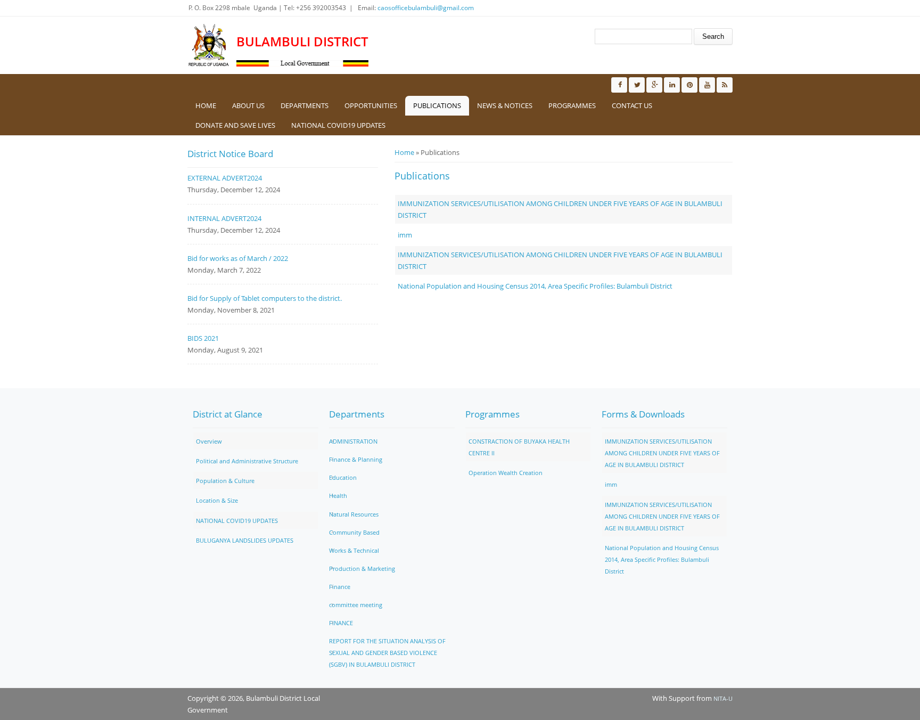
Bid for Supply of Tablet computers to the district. (264, 298)
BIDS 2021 (203, 338)
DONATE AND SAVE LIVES (235, 125)
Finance (339, 587)
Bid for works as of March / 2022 (237, 258)
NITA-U (723, 698)
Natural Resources (354, 514)
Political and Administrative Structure (247, 461)
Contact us (632, 105)
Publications (437, 105)
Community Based (354, 532)
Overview (209, 441)
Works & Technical (354, 550)
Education (343, 477)
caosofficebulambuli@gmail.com (425, 7)
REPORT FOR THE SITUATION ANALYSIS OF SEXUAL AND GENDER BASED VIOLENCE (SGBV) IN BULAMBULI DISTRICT (387, 652)
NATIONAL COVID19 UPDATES (338, 125)
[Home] (209, 45)
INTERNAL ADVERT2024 (224, 218)
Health (338, 496)
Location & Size (217, 500)
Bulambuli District (302, 42)
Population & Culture (225, 481)
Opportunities (370, 105)
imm (405, 235)
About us (248, 105)
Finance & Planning (355, 459)
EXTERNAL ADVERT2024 (224, 178)
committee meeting (355, 605)
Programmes (572, 105)
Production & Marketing (362, 568)
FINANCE (341, 623)
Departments (304, 105)
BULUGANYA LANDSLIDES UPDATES (244, 540)
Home (205, 105)
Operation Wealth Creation (506, 473)
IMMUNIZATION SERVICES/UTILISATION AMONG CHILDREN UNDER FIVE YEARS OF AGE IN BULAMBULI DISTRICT (662, 453)
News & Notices (504, 105)
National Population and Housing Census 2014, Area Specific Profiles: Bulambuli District (535, 286)
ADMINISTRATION (353, 441)
